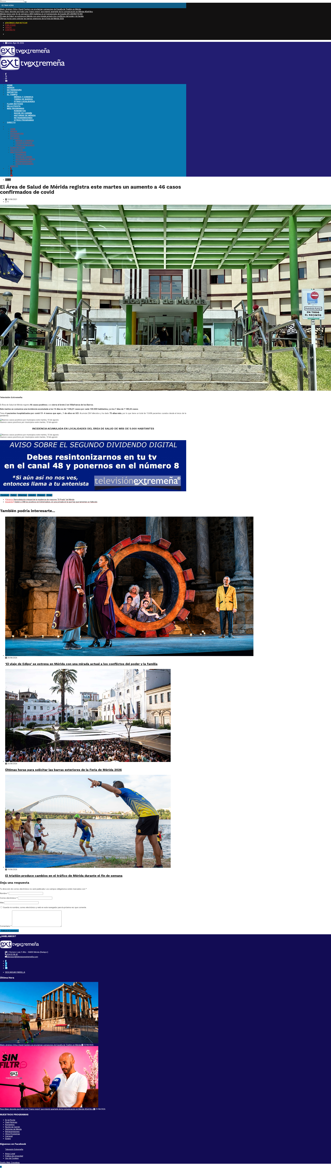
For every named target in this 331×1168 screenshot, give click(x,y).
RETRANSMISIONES (23, 118)
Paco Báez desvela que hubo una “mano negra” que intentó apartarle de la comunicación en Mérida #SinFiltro (46, 11)
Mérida (8, 180)
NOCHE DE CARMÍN (23, 113)
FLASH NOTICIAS (15, 104)
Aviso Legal (10, 1154)
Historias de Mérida (13, 1129)
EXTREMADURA (14, 90)
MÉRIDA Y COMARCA (23, 97)
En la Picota (10, 1120)
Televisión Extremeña (14, 1149)
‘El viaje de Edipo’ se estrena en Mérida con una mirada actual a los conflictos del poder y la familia (42, 16)
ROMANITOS (20, 111)
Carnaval (9, 1136)
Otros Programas (12, 1134)
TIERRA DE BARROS (23, 99)
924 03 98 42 (12, 954)
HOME (10, 85)
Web (2, 903)
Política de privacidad (14, 1156)
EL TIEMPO (12, 94)
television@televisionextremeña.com (22, 957)
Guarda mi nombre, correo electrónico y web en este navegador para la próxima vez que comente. (44, 907)
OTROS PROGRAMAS (24, 120)
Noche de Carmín (12, 1127)
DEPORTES (12, 92)
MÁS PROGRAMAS (15, 108)
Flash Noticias (11, 1122)
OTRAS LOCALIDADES (24, 101)
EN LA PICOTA (13, 106)
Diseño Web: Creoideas (10, 1162)
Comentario (6, 926)
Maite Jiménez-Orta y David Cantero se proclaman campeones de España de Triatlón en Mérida (40, 9)
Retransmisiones (12, 1131)
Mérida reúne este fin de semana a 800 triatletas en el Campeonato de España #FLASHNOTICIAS (41, 14)
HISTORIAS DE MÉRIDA (25, 115)
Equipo (8, 1138)
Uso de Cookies (12, 1158)
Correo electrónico (8, 898)
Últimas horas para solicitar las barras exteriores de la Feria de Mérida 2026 (32, 18)
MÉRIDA (10, 87)
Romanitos (9, 1124)
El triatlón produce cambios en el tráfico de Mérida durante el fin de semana (63, 875)
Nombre (4, 893)
